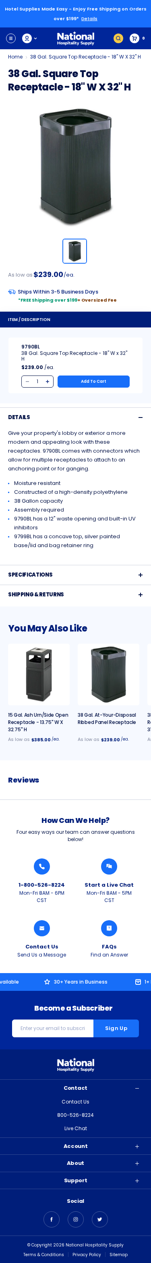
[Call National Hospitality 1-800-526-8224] (42, 866)
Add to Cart (93, 381)
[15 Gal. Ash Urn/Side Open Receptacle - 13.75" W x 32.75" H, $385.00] (39, 674)
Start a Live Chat (109, 885)
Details (89, 18)
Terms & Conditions (43, 1255)
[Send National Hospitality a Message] (42, 928)
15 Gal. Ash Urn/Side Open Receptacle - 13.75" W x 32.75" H (38, 722)
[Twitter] (100, 1219)
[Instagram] (76, 1219)
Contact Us (41, 946)
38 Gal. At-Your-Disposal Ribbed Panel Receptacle (107, 718)
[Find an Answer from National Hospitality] (109, 928)
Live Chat (75, 1128)
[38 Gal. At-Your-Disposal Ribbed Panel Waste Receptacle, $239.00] (108, 674)
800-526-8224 (75, 1115)
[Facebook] (51, 1219)
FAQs (109, 946)
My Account (30, 38)
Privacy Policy (86, 1255)
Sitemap (119, 1255)
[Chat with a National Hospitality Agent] (109, 866)
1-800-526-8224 (42, 885)
